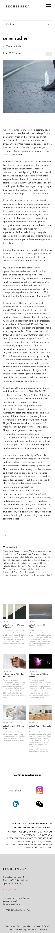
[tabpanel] (27, 327)
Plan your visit (9, 889)
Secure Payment (10, 901)
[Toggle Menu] (48, 5)
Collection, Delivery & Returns (16, 898)
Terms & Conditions (11, 904)
